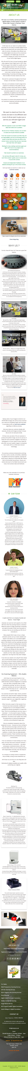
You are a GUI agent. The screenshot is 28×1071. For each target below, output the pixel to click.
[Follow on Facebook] (8, 959)
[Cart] (2, 10)
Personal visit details (14, 1050)
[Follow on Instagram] (10, 959)
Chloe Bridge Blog (14, 239)
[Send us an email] (15, 959)
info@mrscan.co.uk (14, 1028)
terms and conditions (20, 424)
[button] (5, 1)
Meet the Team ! (17, 387)
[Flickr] (20, 959)
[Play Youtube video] (14, 919)
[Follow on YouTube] (18, 959)
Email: (14, 1026)
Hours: (14, 1031)
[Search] (23, 1)
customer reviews (14, 169)
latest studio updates (9, 10)
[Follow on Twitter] (13, 959)
